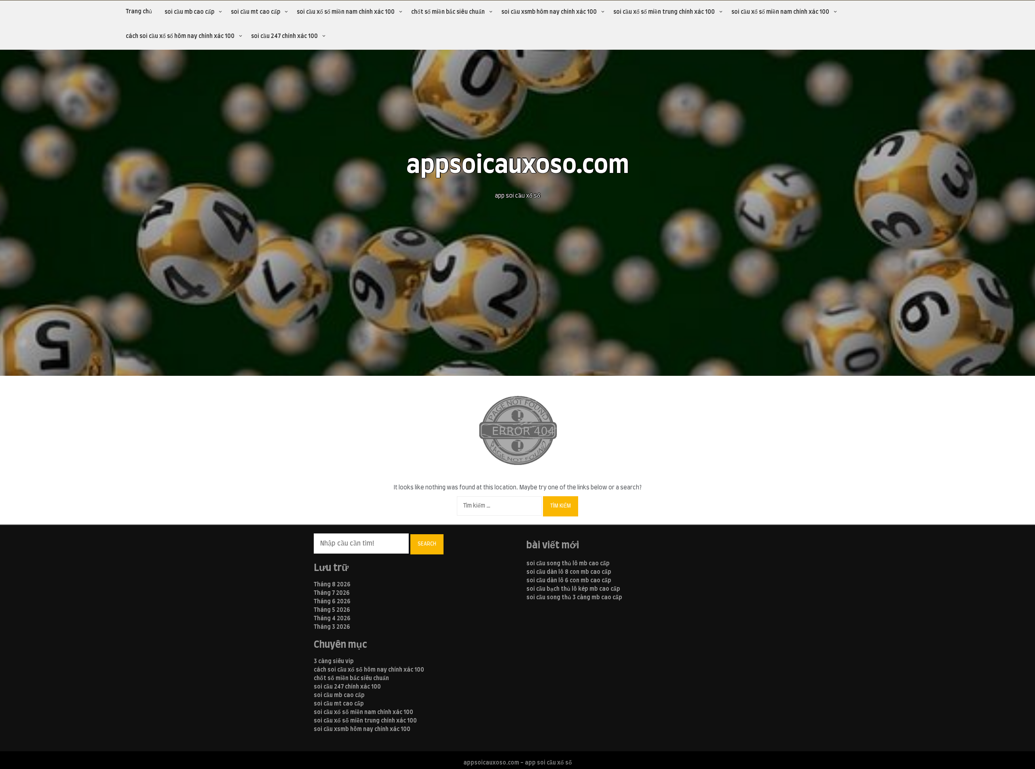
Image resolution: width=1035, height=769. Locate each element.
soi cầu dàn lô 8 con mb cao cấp (568, 572)
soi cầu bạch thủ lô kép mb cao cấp (573, 589)
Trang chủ (139, 12)
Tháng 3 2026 (332, 627)
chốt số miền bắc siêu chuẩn (448, 12)
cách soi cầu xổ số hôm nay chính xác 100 (180, 36)
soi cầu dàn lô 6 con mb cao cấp (568, 581)
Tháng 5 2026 (332, 610)
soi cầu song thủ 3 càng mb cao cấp (574, 597)
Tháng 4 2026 (332, 619)
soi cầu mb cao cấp (189, 12)
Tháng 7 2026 (332, 593)
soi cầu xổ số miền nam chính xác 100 (346, 12)
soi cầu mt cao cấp (255, 12)
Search (427, 543)
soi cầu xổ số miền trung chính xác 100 (664, 12)
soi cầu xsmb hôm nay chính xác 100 (549, 12)
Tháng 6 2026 (332, 602)
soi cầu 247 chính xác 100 (284, 36)
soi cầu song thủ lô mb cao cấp (568, 564)
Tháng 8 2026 (332, 585)
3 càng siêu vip (334, 661)
